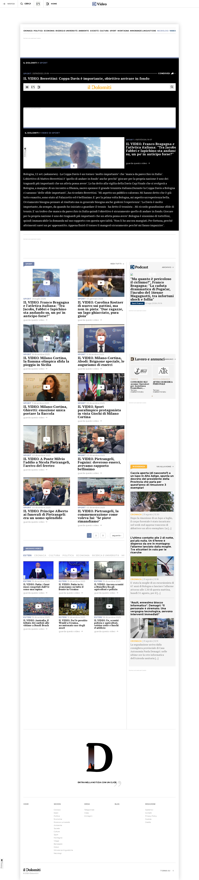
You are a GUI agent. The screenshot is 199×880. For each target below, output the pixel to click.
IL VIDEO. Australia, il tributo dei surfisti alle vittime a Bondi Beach (36, 623)
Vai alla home (164, 467)
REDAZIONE (150, 804)
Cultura (104, 31)
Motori (56, 847)
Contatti (148, 813)
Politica (38, 31)
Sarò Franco (137, 303)
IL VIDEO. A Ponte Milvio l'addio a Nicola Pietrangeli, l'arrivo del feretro (46, 462)
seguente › (116, 535)
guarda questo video (33, 320)
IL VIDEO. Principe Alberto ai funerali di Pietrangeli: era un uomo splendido (45, 514)
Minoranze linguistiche (143, 31)
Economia (49, 31)
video (173, 31)
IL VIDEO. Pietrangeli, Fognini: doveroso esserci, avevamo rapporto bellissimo (99, 463)
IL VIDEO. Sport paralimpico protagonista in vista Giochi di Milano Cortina (99, 411)
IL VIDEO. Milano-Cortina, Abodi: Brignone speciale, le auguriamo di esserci (101, 361)
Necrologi (58, 853)
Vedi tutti (116, 264)
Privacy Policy (151, 816)
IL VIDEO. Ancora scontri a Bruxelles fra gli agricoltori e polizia (108, 587)
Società (94, 31)
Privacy (1, 864)
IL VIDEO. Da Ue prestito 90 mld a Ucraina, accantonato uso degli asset (73, 624)
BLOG (117, 804)
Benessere (58, 844)
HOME (26, 804)
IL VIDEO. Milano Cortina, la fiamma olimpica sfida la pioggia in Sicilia (46, 361)
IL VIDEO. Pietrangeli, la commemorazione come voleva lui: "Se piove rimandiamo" (98, 516)
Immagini (88, 816)
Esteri (27, 555)
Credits (148, 822)
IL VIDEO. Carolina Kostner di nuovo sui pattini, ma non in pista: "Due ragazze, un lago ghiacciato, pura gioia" (100, 309)
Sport (113, 31)
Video (86, 813)
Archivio (166, 267)
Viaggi (56, 841)
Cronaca (27, 31)
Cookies (148, 819)
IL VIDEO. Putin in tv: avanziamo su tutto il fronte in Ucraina (71, 587)
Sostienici (149, 810)
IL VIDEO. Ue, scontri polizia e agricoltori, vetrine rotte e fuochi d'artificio (106, 624)
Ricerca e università (66, 31)
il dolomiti (30, 63)
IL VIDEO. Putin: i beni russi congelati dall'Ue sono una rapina (36, 587)
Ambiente (84, 31)
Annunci (169, 359)
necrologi (163, 31)
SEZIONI (57, 804)
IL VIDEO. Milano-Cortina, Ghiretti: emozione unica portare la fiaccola (45, 410)
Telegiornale (89, 810)
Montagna (123, 31)
